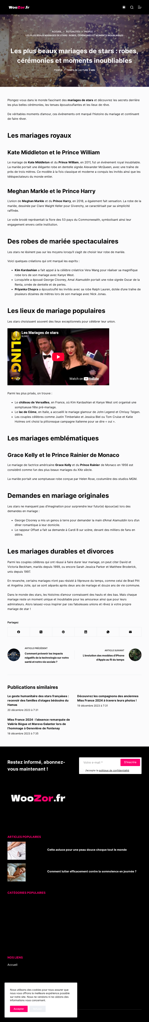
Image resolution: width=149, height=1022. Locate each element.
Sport (11, 929)
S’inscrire (130, 762)
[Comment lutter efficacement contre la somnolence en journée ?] (16, 872)
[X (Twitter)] (41, 632)
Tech (10, 934)
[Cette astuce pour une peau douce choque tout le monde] (16, 851)
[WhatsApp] (108, 632)
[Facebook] (19, 632)
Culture (12, 901)
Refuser (37, 1008)
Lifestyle (13, 920)
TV (9, 939)
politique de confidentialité (114, 770)
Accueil (12, 964)
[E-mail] (130, 632)
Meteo (11, 924)
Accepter (19, 1008)
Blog (10, 969)
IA (8, 915)
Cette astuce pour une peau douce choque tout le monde (87, 849)
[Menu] (140, 7)
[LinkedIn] (86, 632)
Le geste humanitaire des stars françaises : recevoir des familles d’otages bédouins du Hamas (38, 700)
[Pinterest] (63, 632)
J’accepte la (107, 770)
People (58, 70)
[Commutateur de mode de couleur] (124, 7)
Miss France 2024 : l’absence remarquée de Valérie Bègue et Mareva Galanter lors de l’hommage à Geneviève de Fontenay (38, 724)
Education (14, 905)
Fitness (12, 910)
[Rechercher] (131, 7)
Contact (13, 979)
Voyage (12, 944)
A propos (13, 974)
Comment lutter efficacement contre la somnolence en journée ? (91, 871)
